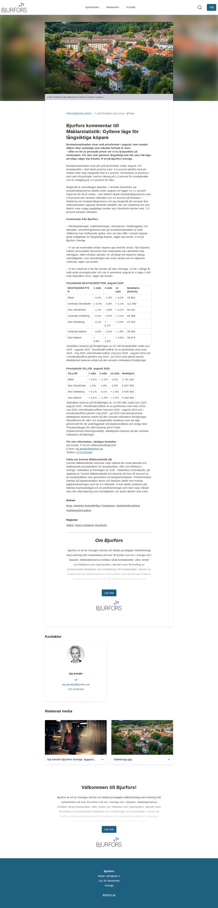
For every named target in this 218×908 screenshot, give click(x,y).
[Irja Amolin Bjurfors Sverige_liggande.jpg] (76, 737)
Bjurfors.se (109, 894)
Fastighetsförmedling (78, 510)
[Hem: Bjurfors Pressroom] (14, 7)
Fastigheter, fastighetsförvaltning (121, 505)
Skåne (70, 525)
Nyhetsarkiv (92, 7)
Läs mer (109, 592)
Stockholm (101, 525)
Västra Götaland (84, 525)
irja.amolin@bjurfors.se (89, 448)
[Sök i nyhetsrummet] (199, 7)
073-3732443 (84, 452)
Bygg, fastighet (75, 505)
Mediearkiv (112, 7)
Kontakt (130, 7)
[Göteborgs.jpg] (142, 737)
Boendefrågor (93, 505)
